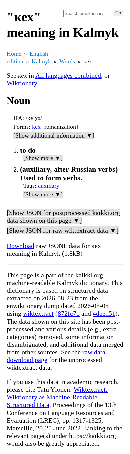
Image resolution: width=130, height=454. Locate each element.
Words (67, 61)
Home (14, 53)
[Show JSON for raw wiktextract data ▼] (63, 230)
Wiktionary (22, 83)
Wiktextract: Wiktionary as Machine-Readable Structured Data (57, 397)
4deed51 (104, 313)
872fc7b (69, 313)
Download (20, 245)
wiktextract (38, 313)
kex (36, 126)
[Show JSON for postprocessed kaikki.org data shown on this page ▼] (63, 216)
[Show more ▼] (43, 158)
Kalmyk (41, 61)
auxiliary (48, 185)
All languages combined (68, 75)
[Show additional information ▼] (53, 135)
